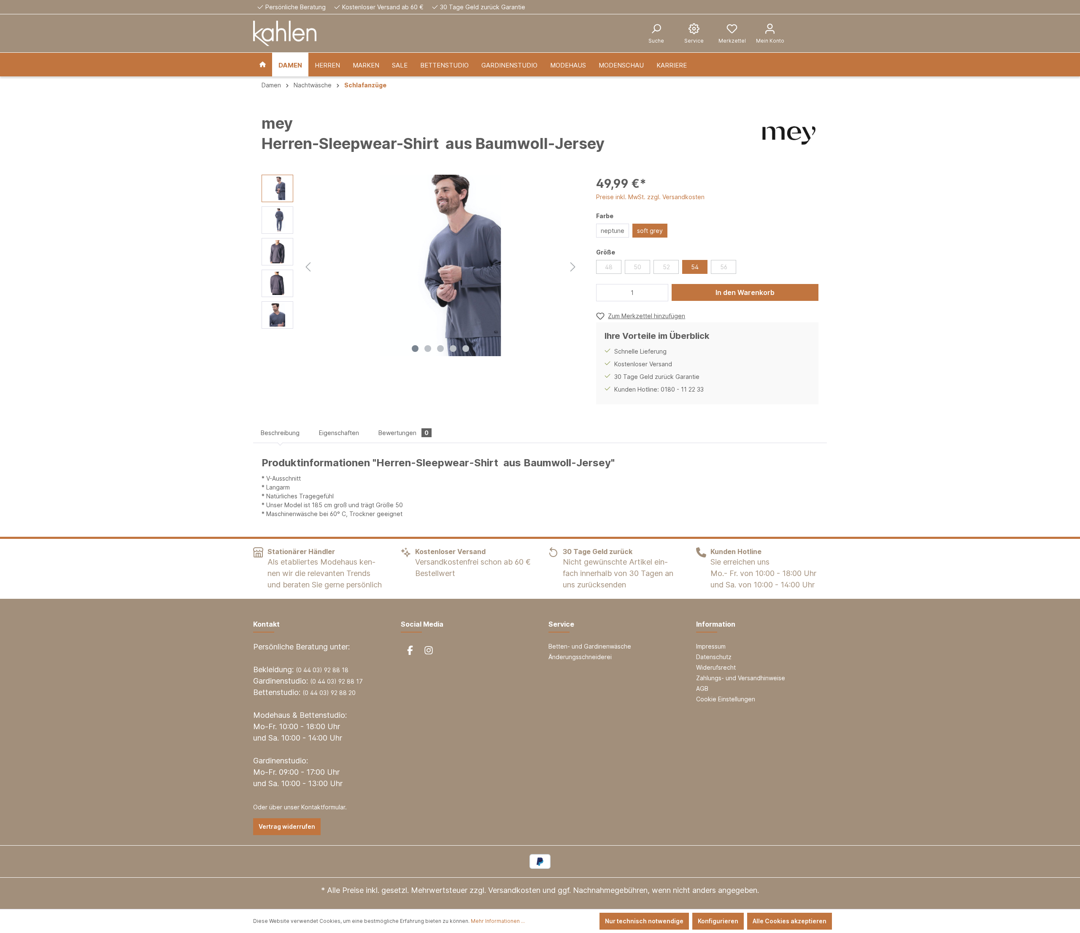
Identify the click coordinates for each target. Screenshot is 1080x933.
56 (723, 266)
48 (609, 266)
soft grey (650, 230)
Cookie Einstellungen (725, 699)
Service (561, 624)
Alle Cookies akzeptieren (789, 921)
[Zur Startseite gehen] (284, 33)
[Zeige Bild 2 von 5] (427, 348)
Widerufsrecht (716, 667)
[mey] (788, 135)
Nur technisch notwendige (644, 921)
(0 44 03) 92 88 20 (329, 692)
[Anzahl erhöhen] (659, 292)
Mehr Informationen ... (498, 921)
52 (666, 266)
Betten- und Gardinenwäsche (589, 646)
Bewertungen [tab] (403, 432)
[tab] (280, 433)
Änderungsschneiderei (580, 656)
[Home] (262, 64)
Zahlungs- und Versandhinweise (740, 677)
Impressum (711, 646)
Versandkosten (514, 890)
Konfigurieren (718, 921)
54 (695, 266)
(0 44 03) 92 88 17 (336, 681)
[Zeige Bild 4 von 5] (453, 348)
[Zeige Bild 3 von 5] (440, 348)
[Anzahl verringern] (605, 292)
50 (637, 266)
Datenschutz (714, 656)
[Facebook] (410, 650)
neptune (612, 230)
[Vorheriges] (308, 265)
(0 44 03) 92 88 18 (322, 669)
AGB (702, 688)
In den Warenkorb (745, 292)
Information (715, 624)
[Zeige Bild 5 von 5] (465, 348)
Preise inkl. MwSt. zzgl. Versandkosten (650, 196)
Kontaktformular (323, 807)
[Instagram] (428, 650)
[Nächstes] (573, 265)
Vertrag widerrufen (287, 826)
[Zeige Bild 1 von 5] (415, 348)
